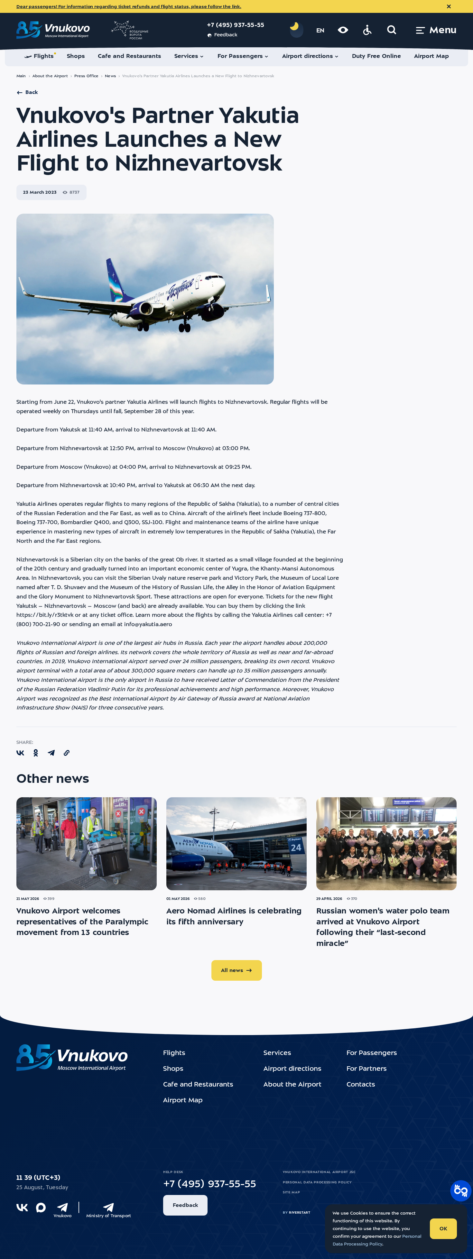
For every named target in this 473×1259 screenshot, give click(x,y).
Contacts (361, 1085)
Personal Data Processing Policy (317, 1182)
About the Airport (50, 76)
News (110, 76)
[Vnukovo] (62, 1207)
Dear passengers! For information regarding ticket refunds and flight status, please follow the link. (128, 7)
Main (21, 76)
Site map (291, 1192)
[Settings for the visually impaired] (343, 30)
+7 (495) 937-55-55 (235, 26)
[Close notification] (449, 6)
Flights (174, 1053)
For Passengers (372, 1053)
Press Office (86, 76)
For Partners (367, 1069)
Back (31, 92)
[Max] (41, 1207)
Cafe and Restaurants (198, 1085)
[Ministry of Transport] (108, 1207)
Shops (173, 1069)
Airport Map (183, 1100)
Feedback (225, 35)
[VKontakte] (22, 1207)
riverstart (300, 1212)
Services (277, 1053)
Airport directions (292, 1069)
